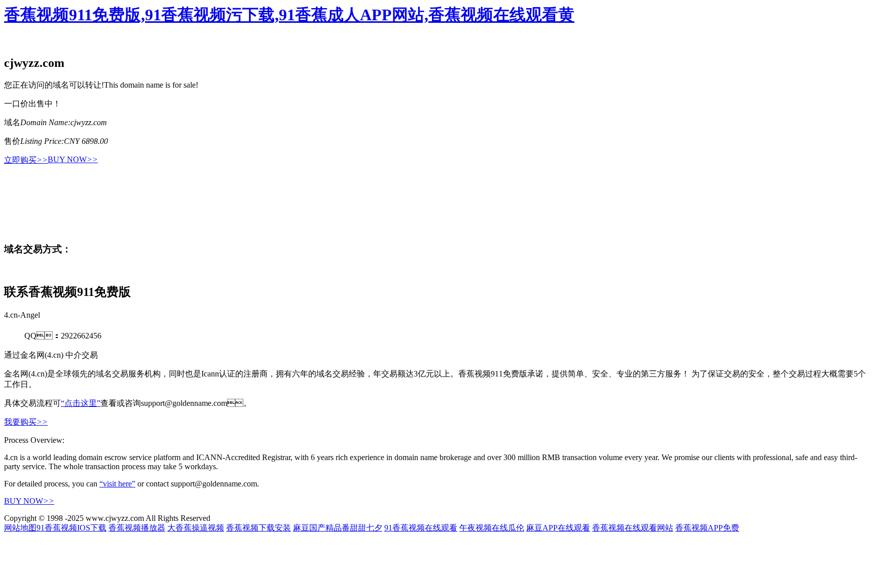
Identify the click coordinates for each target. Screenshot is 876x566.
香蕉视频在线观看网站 (632, 527)
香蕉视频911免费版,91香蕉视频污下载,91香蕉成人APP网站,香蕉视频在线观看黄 (289, 15)
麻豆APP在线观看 (558, 527)
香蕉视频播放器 (136, 527)
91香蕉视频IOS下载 (71, 527)
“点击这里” (80, 403)
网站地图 (20, 527)
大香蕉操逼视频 (195, 527)
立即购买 (26, 160)
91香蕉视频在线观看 (420, 527)
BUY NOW (73, 159)
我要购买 (26, 422)
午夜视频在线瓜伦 (491, 527)
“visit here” (117, 483)
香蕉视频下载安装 (258, 527)
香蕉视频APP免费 (707, 527)
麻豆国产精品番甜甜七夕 (337, 527)
